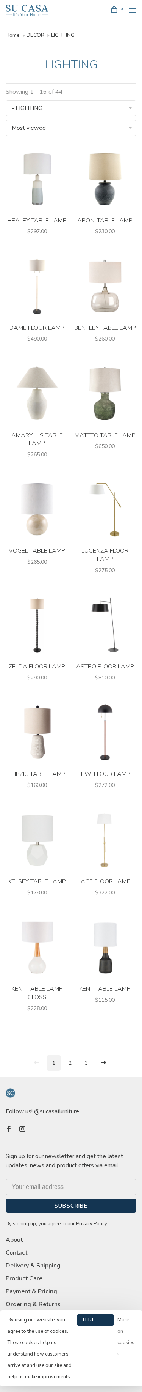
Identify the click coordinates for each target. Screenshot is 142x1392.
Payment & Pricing (31, 1291)
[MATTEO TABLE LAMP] (105, 395)
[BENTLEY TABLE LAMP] (105, 287)
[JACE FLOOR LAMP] (105, 841)
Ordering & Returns (33, 1304)
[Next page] (103, 1063)
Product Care (24, 1278)
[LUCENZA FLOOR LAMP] (105, 511)
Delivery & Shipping (33, 1265)
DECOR (35, 35)
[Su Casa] (10, 1093)
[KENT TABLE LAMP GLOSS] (37, 949)
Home (13, 35)
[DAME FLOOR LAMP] (37, 287)
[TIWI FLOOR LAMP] (105, 734)
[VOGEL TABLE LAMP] (37, 511)
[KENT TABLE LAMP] (105, 949)
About (14, 1240)
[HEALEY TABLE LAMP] (37, 180)
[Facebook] (9, 1130)
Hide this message (95, 1321)
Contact (16, 1253)
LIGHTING (63, 35)
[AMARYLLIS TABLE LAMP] (37, 395)
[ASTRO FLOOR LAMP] (105, 626)
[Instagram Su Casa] (22, 1130)
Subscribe (71, 1205)
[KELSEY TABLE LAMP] (37, 841)
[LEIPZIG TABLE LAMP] (37, 734)
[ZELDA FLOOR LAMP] (37, 626)
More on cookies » (125, 1336)
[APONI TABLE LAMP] (105, 180)
